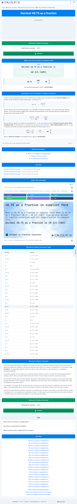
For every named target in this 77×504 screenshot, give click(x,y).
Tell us (70, 143)
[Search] (70, 2)
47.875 (7, 259)
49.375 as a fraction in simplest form (38, 486)
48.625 (7, 299)
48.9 (6, 316)
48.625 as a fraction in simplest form (38, 460)
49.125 (7, 327)
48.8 (6, 310)
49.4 (6, 343)
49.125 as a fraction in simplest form (38, 477)
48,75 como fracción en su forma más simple (38, 492)
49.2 (6, 330)
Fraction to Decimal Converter (12, 171)
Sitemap (26, 501)
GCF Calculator (45, 125)
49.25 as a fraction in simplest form (38, 481)
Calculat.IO (15, 501)
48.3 (6, 282)
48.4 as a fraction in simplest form (38, 453)
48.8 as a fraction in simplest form (38, 465)
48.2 (6, 276)
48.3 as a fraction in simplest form (38, 448)
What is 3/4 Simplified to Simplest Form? (39, 153)
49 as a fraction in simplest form (38, 472)
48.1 (6, 269)
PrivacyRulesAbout (35, 501)
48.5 (6, 293)
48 (5, 266)
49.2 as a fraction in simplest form (38, 479)
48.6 (6, 296)
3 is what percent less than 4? (39, 158)
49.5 (6, 347)
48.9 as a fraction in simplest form (38, 469)
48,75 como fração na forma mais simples (38, 494)
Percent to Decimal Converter (12, 174)
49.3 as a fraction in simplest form (38, 484)
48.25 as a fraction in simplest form (38, 445)
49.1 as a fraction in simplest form (38, 474)
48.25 (6, 279)
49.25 (6, 333)
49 (5, 320)
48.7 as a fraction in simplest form (38, 462)
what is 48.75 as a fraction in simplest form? (48, 367)
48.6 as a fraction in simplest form (38, 457)
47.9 (6, 262)
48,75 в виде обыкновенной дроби (38, 489)
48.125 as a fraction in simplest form (38, 441)
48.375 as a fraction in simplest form (38, 450)
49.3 (6, 337)
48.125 (7, 272)
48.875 (7, 313)
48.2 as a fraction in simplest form (38, 443)
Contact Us (43, 501)
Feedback (75, 252)
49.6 (6, 350)
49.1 (6, 323)
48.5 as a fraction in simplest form (38, 455)
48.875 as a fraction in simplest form (38, 467)
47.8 (6, 255)
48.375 (7, 286)
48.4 (6, 289)
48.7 (6, 303)
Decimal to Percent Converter (12, 169)
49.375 (7, 340)
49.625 (7, 354)
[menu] (73, 2)
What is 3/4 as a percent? (39, 156)
